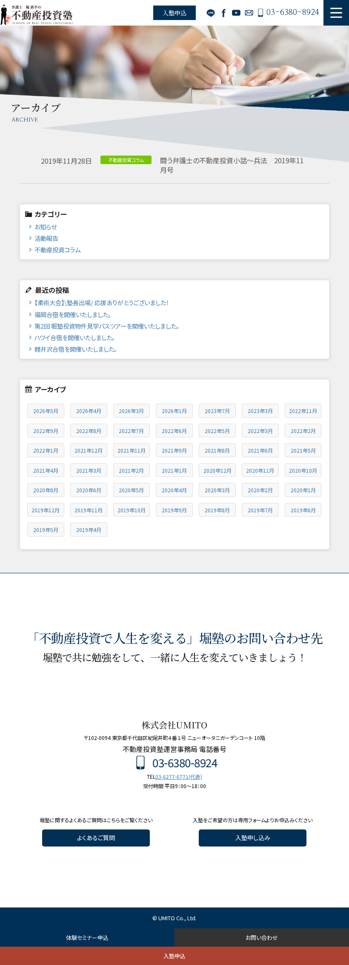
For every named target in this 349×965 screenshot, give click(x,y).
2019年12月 (45, 510)
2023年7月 (217, 410)
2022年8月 (88, 430)
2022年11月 (303, 410)
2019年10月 (131, 510)
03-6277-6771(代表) (178, 776)
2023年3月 (260, 410)
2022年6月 (174, 430)
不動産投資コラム (57, 250)
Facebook (223, 12)
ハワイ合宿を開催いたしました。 (74, 337)
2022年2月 (303, 430)
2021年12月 (88, 450)
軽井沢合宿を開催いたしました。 (75, 349)
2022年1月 (45, 450)
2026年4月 (88, 410)
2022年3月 (260, 430)
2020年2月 (260, 490)
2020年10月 (303, 470)
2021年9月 (174, 450)
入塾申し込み (252, 837)
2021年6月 (260, 450)
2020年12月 (217, 470)
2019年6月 (303, 510)
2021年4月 (45, 470)
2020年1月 (303, 490)
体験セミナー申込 (87, 937)
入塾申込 (174, 13)
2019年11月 (88, 510)
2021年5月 (303, 450)
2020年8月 (45, 490)
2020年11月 (260, 470)
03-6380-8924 (292, 13)
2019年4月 (88, 529)
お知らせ (45, 226)
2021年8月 (217, 450)
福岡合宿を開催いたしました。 (72, 314)
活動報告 (46, 238)
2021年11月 (131, 450)
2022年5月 (217, 430)
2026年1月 (174, 410)
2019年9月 (174, 510)
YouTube (236, 12)
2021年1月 (174, 470)
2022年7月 (131, 430)
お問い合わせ (249, 12)
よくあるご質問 (96, 837)
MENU (336, 13)
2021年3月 (88, 470)
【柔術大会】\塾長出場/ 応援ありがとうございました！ (101, 302)
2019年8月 (217, 510)
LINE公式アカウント (210, 12)
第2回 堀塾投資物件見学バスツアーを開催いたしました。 (106, 326)
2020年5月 (131, 490)
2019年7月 (260, 510)
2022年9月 (45, 430)
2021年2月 (131, 470)
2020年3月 (217, 490)
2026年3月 (131, 410)
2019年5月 (45, 529)
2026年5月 (45, 410)
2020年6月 (88, 490)
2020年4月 (174, 490)
